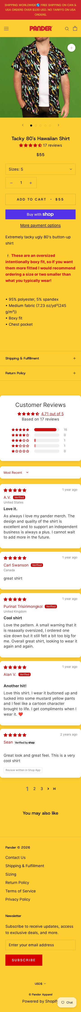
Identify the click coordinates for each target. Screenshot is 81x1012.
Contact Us (15, 857)
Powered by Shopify (40, 1001)
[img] (15, 490)
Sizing (10, 874)
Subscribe (24, 960)
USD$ (38, 984)
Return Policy (15, 373)
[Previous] (22, 125)
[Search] (67, 28)
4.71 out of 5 (52, 414)
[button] (31, 145)
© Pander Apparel (40, 994)
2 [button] (34, 788)
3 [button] (41, 788)
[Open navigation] (6, 28)
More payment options (40, 225)
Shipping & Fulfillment (22, 358)
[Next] (58, 125)
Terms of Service (20, 891)
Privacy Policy (17, 899)
